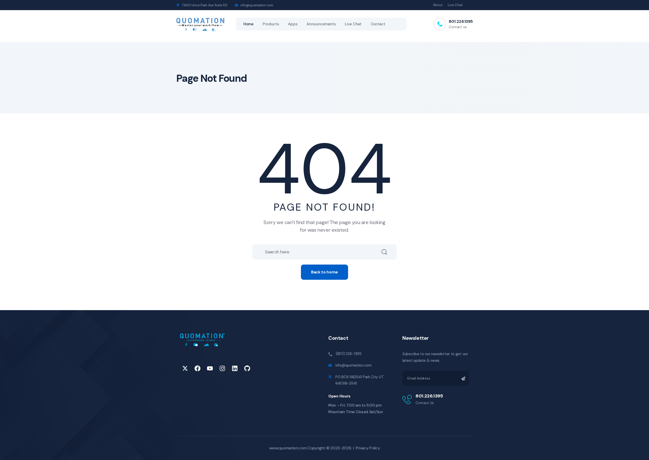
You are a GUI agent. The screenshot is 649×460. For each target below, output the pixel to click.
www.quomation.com (288, 448)
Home (248, 24)
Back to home (324, 272)
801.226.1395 (461, 21)
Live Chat (455, 5)
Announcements (321, 24)
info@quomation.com (257, 5)
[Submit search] (389, 251)
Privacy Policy (368, 448)
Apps (292, 24)
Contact (378, 24)
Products (271, 24)
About (438, 5)
